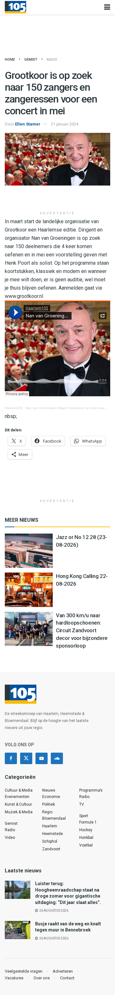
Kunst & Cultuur (18, 804)
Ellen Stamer (28, 124)
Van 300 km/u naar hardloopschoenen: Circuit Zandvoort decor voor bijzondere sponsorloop (82, 630)
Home (10, 59)
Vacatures (14, 978)
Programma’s (91, 790)
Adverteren (63, 971)
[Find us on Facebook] (11, 758)
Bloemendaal (54, 818)
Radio (52, 59)
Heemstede (52, 834)
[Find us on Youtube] (41, 758)
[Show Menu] (107, 7)
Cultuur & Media (19, 790)
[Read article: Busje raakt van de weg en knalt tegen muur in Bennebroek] (17, 930)
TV (81, 804)
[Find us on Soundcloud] (57, 758)
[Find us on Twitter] (26, 758)
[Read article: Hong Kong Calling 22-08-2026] (29, 590)
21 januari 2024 (64, 124)
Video (10, 837)
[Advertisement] (57, 198)
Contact (67, 978)
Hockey (85, 830)
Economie (51, 796)
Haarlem (49, 826)
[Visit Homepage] (15, 7)
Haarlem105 (14, 408)
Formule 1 (88, 822)
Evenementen (17, 796)
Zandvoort (51, 849)
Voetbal (86, 845)
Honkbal (86, 837)
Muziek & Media (19, 812)
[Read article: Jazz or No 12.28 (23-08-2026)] (29, 551)
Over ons (42, 978)
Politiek (48, 804)
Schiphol (49, 841)
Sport (83, 816)
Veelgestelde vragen (23, 971)
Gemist (30, 59)
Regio (47, 812)
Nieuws (48, 790)
